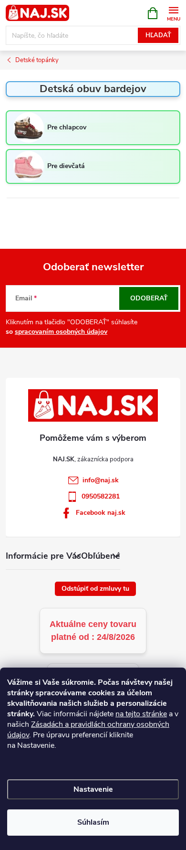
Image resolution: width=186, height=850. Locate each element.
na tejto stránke (141, 714)
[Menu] (173, 12)
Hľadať (158, 35)
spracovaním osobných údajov (61, 331)
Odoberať (149, 298)
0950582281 (101, 496)
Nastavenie (93, 789)
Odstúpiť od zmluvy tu (95, 588)
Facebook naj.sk (100, 512)
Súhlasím (93, 822)
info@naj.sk (101, 480)
